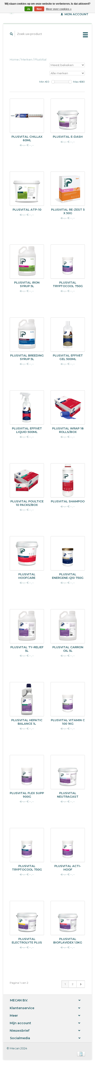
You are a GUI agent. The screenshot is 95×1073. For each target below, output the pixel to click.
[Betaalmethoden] (81, 1053)
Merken (26, 59)
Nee (39, 9)
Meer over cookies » (59, 9)
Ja (28, 9)
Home (14, 59)
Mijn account (76, 14)
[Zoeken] (11, 34)
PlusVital (40, 59)
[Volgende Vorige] (80, 984)
